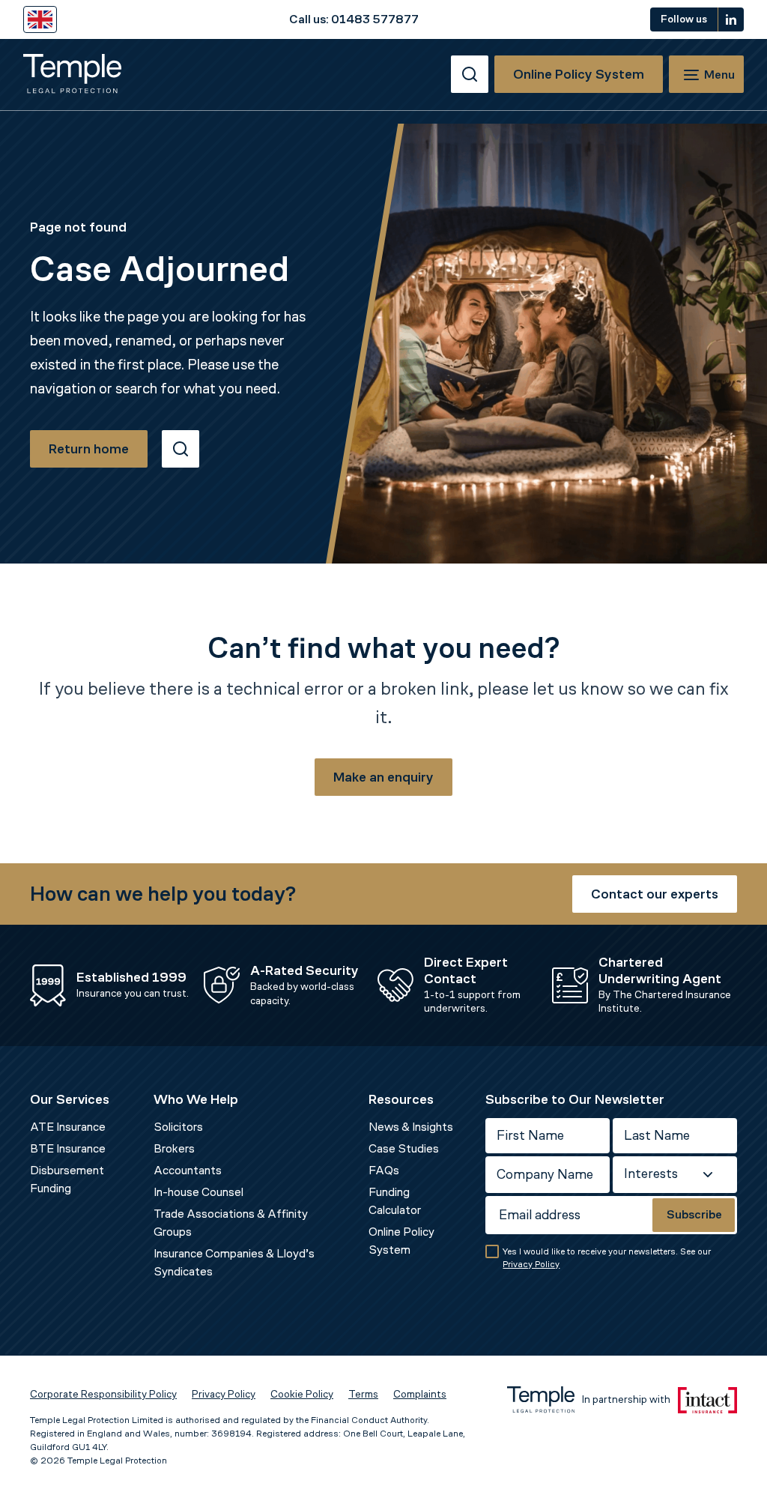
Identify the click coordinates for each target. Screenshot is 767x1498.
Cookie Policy (301, 1394)
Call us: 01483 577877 (354, 19)
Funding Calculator (395, 1201)
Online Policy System (401, 1240)
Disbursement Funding (67, 1179)
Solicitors (178, 1127)
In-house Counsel (198, 1192)
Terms (363, 1394)
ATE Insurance (68, 1127)
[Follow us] (731, 19)
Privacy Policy (531, 1264)
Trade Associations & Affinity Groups (231, 1222)
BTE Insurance (68, 1148)
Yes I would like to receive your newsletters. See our (607, 1257)
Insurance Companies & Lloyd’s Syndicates (234, 1262)
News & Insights (411, 1127)
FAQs (384, 1170)
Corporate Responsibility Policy (103, 1394)
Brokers (174, 1148)
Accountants (188, 1170)
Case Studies (404, 1148)
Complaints (419, 1394)
